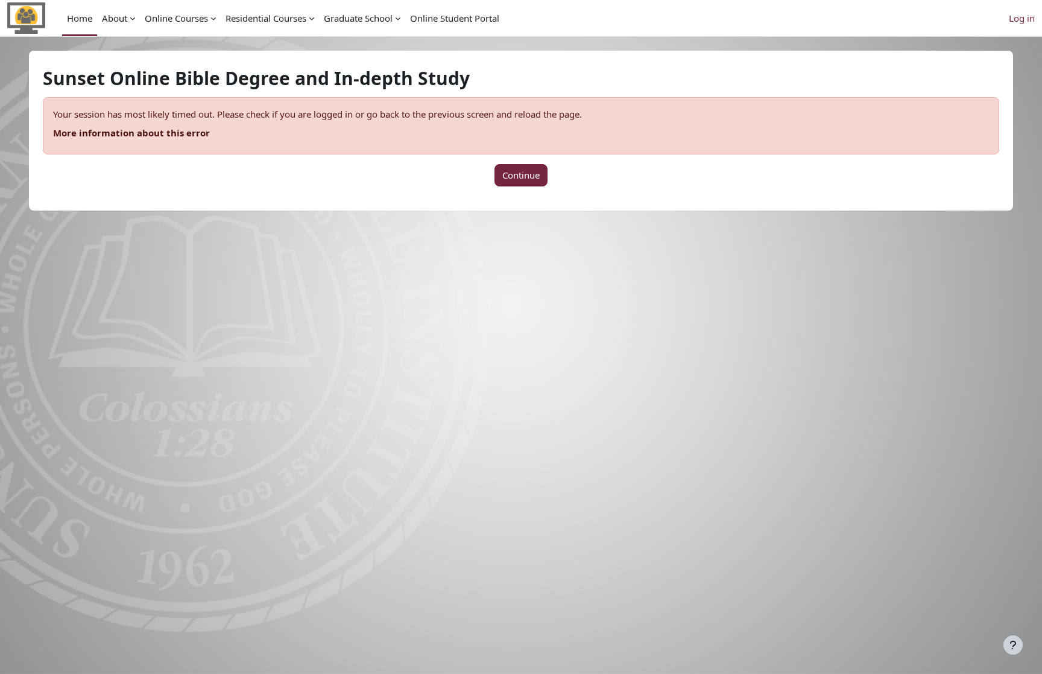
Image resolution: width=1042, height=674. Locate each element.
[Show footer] (1013, 645)
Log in (1022, 18)
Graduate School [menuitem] (358, 18)
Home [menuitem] (79, 18)
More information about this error (131, 133)
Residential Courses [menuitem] (266, 18)
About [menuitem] (114, 18)
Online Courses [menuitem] (176, 18)
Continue (521, 175)
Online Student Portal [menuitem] (454, 18)
